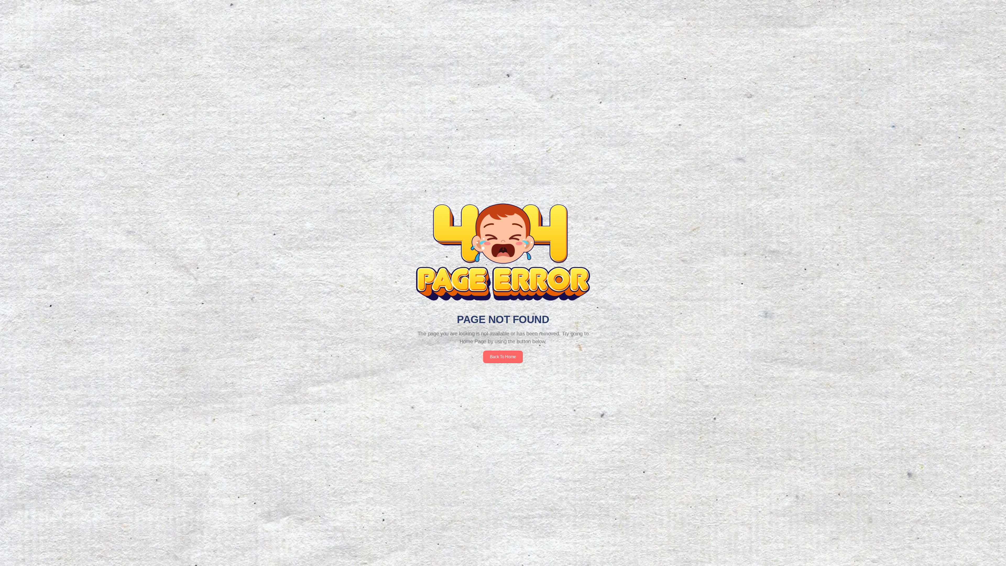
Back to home (503, 357)
